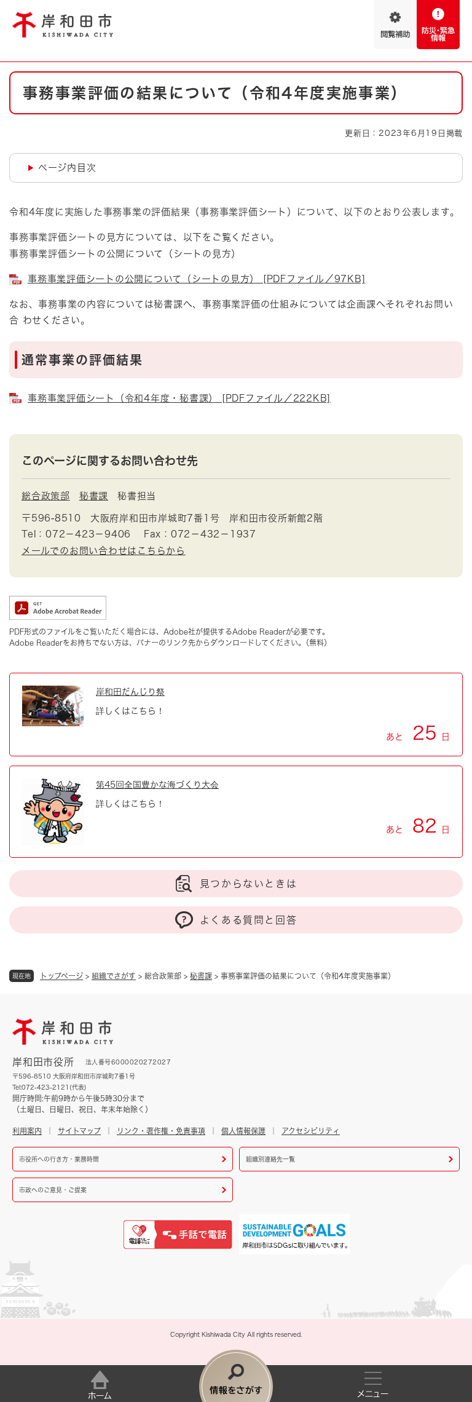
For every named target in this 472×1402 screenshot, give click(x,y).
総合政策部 (46, 496)
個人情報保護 (243, 1131)
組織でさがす (114, 976)
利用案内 (27, 1131)
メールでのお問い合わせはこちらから (104, 550)
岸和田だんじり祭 (130, 691)
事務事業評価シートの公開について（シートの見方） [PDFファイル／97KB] (196, 278)
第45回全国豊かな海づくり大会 (157, 784)
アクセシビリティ (310, 1131)
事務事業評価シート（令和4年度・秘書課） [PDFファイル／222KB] (179, 398)
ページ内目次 (67, 167)
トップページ (61, 976)
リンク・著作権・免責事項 (161, 1131)
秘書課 (201, 976)
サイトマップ (79, 1131)
